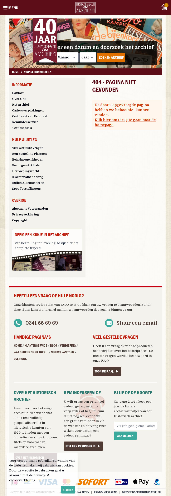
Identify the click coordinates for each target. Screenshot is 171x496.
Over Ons (19, 98)
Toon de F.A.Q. (104, 371)
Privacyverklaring (25, 214)
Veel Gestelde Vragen (27, 148)
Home (18, 345)
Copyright (19, 220)
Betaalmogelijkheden (27, 159)
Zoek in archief (111, 57)
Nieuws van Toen (62, 352)
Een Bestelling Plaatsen (29, 153)
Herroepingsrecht (25, 171)
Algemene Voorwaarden (30, 208)
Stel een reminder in (80, 446)
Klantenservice (36, 345)
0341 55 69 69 (41, 323)
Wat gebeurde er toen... (31, 352)
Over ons (20, 359)
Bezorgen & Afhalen (26, 165)
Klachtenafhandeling (27, 177)
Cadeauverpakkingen (28, 110)
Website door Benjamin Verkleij (141, 492)
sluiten (68, 490)
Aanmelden (125, 436)
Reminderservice (25, 122)
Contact (18, 93)
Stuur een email (137, 323)
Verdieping (68, 345)
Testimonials (22, 128)
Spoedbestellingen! (26, 188)
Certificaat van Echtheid (29, 116)
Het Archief (20, 104)
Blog (53, 345)
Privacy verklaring (105, 492)
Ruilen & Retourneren (28, 182)
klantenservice (33, 304)
